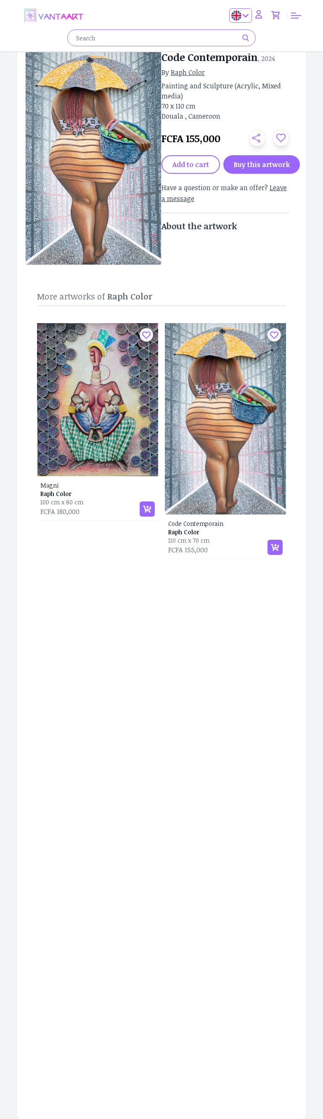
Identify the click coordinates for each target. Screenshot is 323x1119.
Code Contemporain (195, 524)
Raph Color (188, 72)
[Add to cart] (147, 509)
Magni (49, 485)
